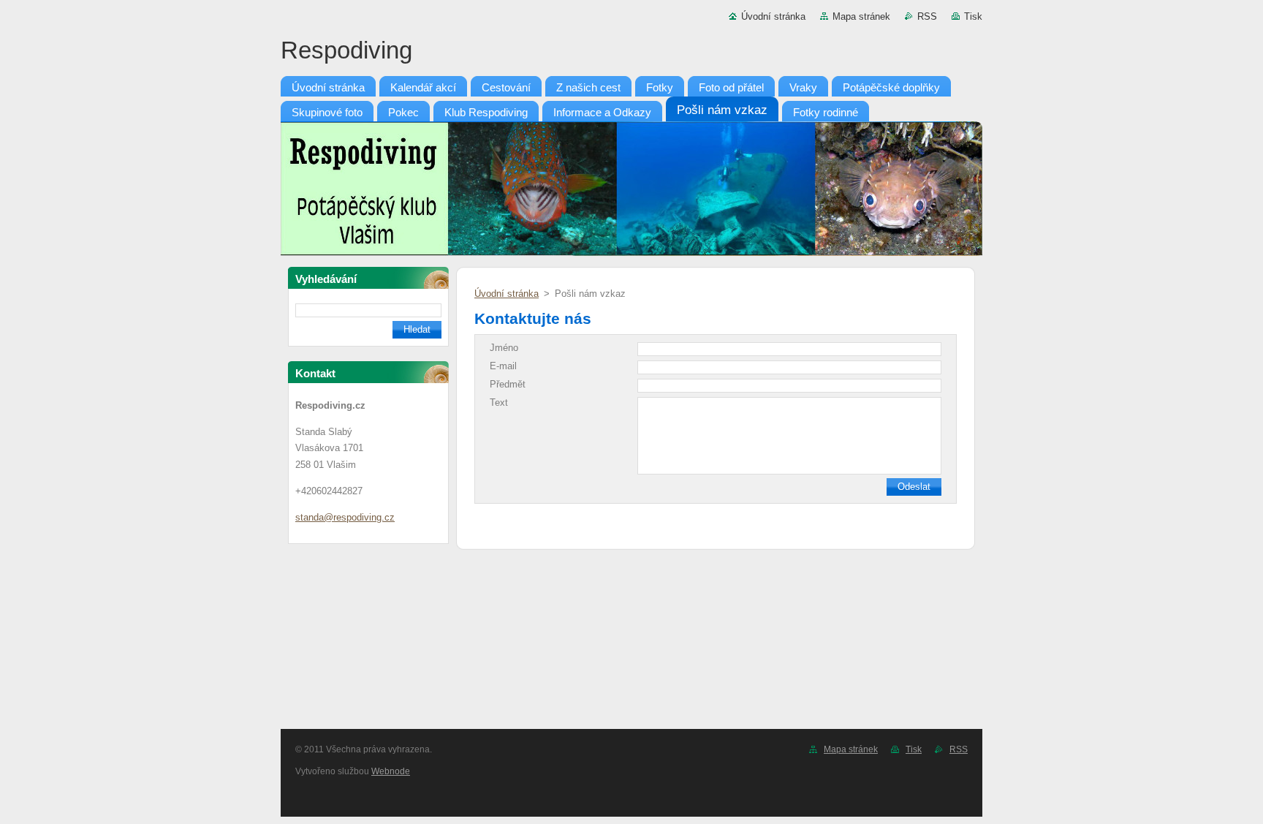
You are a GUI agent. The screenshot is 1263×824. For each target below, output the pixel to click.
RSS (927, 16)
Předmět (508, 384)
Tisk (973, 16)
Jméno (504, 347)
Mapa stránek (861, 16)
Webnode (390, 771)
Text (499, 402)
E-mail (503, 365)
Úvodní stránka (773, 16)
